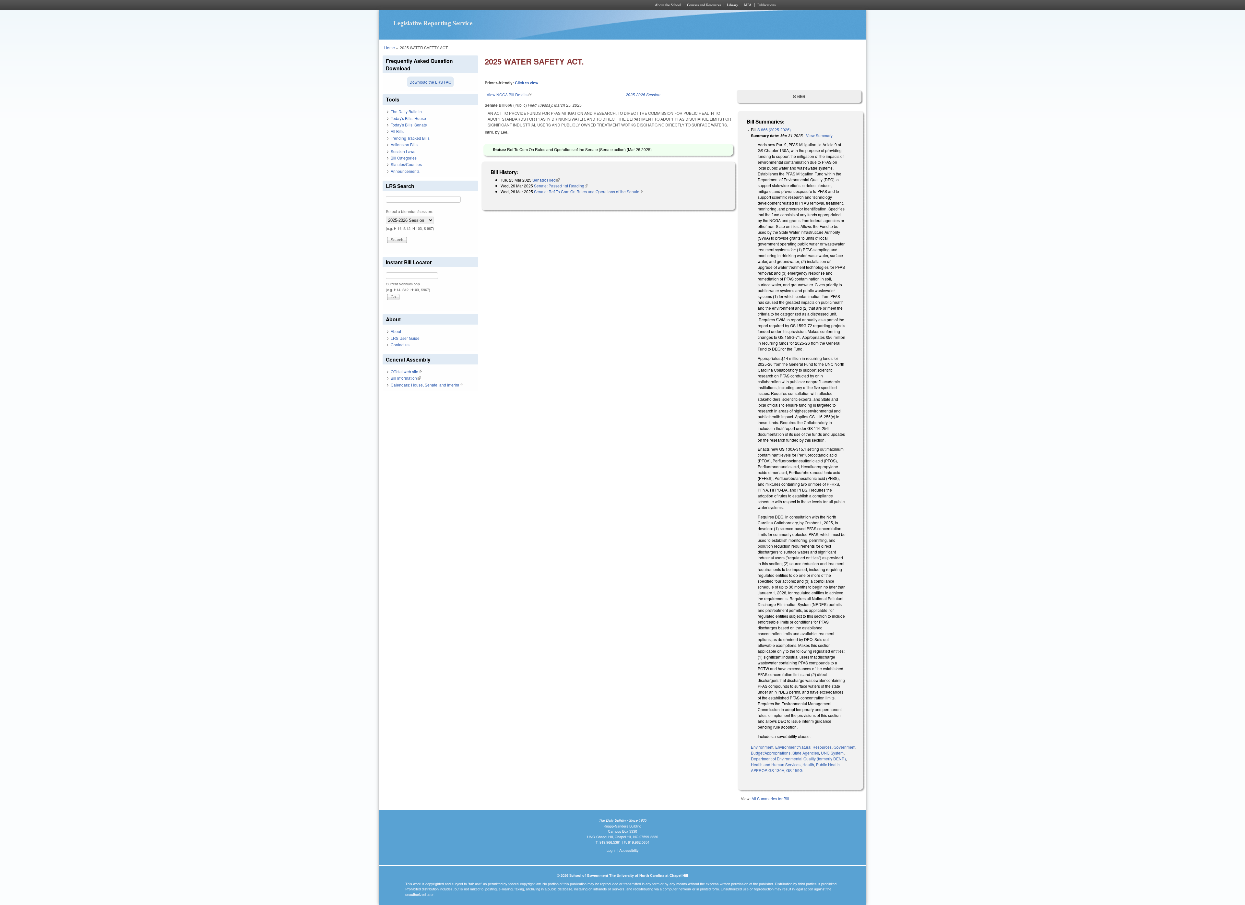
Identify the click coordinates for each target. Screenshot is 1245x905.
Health (808, 764)
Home (389, 47)
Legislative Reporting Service (433, 23)
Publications (766, 5)
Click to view (526, 83)
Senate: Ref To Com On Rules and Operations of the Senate (588, 191)
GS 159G (794, 770)
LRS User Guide (405, 338)
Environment (762, 747)
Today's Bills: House (408, 118)
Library (732, 5)
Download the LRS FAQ (430, 82)
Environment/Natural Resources (803, 747)
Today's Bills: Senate (409, 124)
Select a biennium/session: (409, 211)
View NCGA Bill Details (509, 94)
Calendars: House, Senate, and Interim (427, 384)
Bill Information (406, 378)
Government (844, 747)
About (396, 331)
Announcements (405, 171)
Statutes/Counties (406, 164)
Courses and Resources (704, 5)
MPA (748, 5)
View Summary (819, 135)
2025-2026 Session (643, 94)
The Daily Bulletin (406, 111)
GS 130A (776, 770)
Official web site (406, 371)
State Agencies (805, 753)
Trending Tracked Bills (410, 138)
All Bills (397, 131)
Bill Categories (404, 158)
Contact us (400, 344)
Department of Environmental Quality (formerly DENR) (798, 758)
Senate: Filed (546, 180)
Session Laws (403, 151)
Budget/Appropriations (770, 753)
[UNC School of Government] (537, 5)
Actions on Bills (404, 144)
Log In (611, 850)
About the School (668, 5)
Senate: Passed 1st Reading (561, 185)
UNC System (832, 753)
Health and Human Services (775, 764)
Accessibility (629, 850)
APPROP (758, 770)
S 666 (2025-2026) (774, 129)
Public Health (828, 764)
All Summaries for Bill (770, 798)
